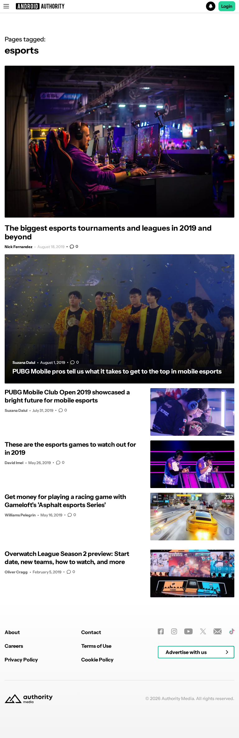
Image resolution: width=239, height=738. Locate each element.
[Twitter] (203, 631)
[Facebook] (161, 631)
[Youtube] (188, 631)
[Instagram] (174, 631)
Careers (14, 646)
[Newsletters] (217, 631)
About (12, 632)
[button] (119, 6)
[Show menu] (6, 6)
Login (226, 6)
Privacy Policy (21, 659)
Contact (91, 632)
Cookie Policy (97, 659)
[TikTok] (231, 631)
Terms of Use (96, 646)
